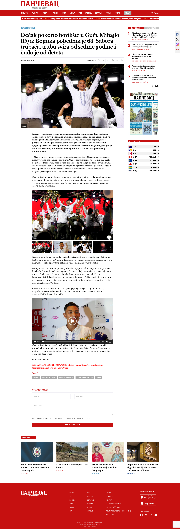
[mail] (117, 60)
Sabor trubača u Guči (85, 377)
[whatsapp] (108, 60)
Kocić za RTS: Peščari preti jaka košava (72, 466)
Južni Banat (145, 49)
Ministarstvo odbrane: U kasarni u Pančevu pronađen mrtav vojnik (144, 77)
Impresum (109, 496)
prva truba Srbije (66, 377)
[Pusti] (35, 342)
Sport (64, 13)
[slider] (71, 341)
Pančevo (35, 13)
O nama (108, 493)
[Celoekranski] (110, 342)
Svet (80, 13)
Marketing (110, 514)
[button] (111, 247)
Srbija (31, 28)
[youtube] (155, 515)
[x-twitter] (146, 515)
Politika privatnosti (113, 504)
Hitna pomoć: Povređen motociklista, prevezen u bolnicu (63, 19)
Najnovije (135, 28)
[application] (72, 321)
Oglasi (117, 13)
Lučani (35, 377)
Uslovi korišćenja (113, 507)
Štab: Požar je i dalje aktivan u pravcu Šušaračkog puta (144, 46)
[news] (37, 452)
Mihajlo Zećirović (49, 377)
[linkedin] (122, 60)
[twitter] (103, 60)
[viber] (112, 60)
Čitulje (127, 13)
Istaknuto (151, 28)
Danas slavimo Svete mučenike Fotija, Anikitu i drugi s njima (105, 467)
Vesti (45, 13)
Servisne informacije (149, 61)
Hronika (55, 13)
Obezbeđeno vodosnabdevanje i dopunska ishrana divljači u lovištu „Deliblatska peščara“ (145, 35)
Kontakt (109, 500)
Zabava (72, 13)
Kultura (88, 13)
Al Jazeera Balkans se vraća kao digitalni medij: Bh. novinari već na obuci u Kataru (143, 467)
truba (99, 377)
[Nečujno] (107, 342)
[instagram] (151, 515)
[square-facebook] (141, 515)
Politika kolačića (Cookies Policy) (118, 511)
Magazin (109, 13)
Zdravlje (98, 13)
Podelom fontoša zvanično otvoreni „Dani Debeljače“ (113, 19)
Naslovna (24, 13)
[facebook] (98, 60)
